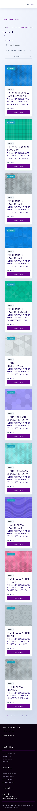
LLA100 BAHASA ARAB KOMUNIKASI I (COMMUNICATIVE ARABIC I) (18, 148)
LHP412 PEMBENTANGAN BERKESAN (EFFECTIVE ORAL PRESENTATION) (18, 364)
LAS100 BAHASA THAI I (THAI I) (18, 634)
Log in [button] (32, 4)
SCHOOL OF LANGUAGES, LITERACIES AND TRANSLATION (20, 27)
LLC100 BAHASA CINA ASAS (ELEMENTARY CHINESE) (18, 94)
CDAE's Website (7, 759)
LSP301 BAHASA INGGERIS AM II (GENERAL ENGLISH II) (17, 202)
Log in (18, 727)
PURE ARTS (7, 27)
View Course (18, 112)
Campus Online (6, 756)
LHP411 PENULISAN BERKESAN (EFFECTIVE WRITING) (18, 418)
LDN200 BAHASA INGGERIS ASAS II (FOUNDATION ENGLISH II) (15, 526)
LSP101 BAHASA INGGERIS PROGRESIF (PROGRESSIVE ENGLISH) (17, 310)
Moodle (12, 735)
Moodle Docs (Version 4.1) (9, 773)
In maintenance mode (10, 19)
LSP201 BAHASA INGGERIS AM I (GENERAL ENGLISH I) (17, 256)
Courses (3, 27)
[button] (18, 51)
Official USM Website (8, 753)
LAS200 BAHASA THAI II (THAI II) (18, 580)
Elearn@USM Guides (8, 782)
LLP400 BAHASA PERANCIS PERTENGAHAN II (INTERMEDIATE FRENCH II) (15, 688)
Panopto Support (7, 779)
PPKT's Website (6, 762)
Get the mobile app (8, 731)
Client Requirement (8, 776)
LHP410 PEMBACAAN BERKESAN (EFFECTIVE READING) (18, 472)
